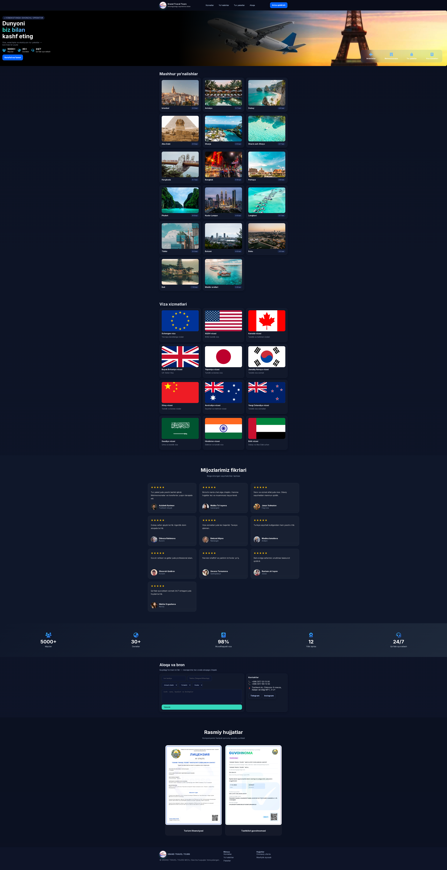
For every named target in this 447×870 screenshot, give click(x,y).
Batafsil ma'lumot (13, 57)
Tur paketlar (239, 5)
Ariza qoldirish (278, 5)
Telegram (255, 696)
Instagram (269, 696)
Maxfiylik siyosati (263, 857)
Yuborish (167, 707)
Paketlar (227, 861)
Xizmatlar (210, 5)
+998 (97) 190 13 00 (261, 684)
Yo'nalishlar (224, 5)
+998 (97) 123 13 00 (261, 681)
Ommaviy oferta (263, 854)
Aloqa (252, 5)
